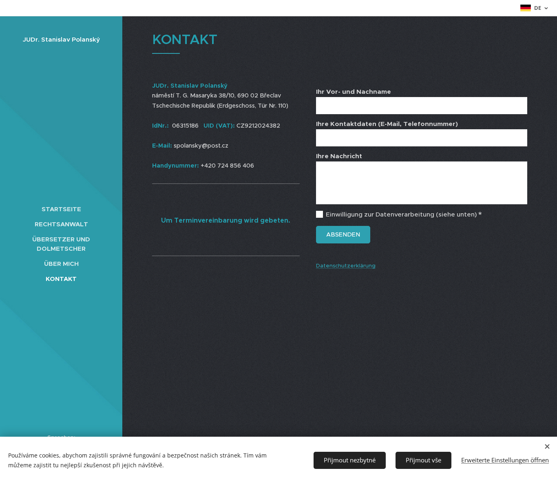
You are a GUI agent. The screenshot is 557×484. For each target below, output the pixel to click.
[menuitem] (61, 209)
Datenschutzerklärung (346, 265)
